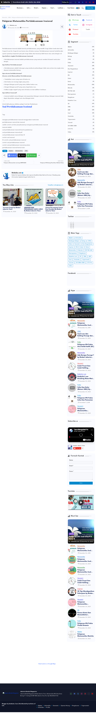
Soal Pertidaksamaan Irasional (17, 106)
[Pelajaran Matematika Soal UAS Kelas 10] (72, 559)
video (81, 132)
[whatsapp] (75, 2)
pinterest (75, 29)
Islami (81, 78)
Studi (36, 8)
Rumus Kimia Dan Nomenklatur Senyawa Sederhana (85, 614)
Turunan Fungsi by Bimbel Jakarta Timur (11, 208)
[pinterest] (89, 2)
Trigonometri (81, 119)
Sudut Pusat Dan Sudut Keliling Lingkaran (83, 367)
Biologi (81, 56)
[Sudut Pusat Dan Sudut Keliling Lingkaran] (72, 366)
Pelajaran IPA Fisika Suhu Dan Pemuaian (85, 205)
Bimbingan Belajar (81, 53)
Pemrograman (81, 94)
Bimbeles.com (17, 173)
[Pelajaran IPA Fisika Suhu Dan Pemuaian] (72, 204)
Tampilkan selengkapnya (55, 185)
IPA (81, 75)
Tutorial (81, 122)
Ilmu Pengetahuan (81, 69)
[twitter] (82, 2)
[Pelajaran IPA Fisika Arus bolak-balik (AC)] (72, 345)
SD (81, 103)
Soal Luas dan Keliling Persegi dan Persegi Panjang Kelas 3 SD (85, 173)
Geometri (81, 65)
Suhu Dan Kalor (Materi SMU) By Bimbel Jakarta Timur (85, 194)
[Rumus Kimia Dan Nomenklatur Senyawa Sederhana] (72, 613)
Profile (48, 707)
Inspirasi (81, 72)
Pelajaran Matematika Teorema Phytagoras (85, 410)
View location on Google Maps (47, 663)
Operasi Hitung (65, 705)
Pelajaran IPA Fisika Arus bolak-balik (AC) (85, 345)
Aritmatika (81, 50)
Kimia (81, 81)
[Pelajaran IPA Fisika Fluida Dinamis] (72, 624)
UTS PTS (81, 128)
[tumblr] (88, 693)
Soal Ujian (71, 8)
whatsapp (75, 20)
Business (20, 8)
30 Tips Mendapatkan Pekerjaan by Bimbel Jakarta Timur (85, 592)
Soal (52, 8)
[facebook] (79, 2)
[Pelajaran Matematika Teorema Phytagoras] (72, 409)
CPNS (81, 59)
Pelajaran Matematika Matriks (85, 635)
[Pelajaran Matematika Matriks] (72, 634)
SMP (81, 110)
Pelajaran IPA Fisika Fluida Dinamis (85, 624)
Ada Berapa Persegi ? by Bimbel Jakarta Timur (85, 184)
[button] (78, 8)
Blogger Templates (14, 707)
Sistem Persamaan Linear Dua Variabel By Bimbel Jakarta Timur (54, 209)
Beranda (4, 17)
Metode (81, 88)
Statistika (81, 116)
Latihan (60, 8)
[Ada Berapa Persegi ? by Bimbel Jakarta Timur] (72, 183)
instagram (89, 25)
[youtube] (93, 2)
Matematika (19, 150)
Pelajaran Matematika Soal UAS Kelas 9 (84, 571)
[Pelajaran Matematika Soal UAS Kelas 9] (72, 570)
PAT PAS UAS (81, 91)
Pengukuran (81, 97)
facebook (89, 20)
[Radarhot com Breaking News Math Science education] (72, 377)
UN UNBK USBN (81, 125)
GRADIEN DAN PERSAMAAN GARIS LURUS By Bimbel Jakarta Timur (33, 209)
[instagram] (86, 2)
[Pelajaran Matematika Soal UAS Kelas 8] (72, 323)
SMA (9, 17)
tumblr (88, 29)
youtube (75, 34)
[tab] (20, 8)
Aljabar (11, 150)
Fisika (81, 62)
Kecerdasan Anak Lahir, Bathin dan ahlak (26, 2)
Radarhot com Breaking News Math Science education (85, 378)
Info (28, 8)
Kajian (44, 8)
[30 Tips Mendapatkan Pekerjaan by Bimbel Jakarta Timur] (72, 591)
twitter (75, 25)
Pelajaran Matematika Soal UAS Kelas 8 (84, 324)
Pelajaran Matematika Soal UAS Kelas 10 (84, 560)
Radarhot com (81, 100)
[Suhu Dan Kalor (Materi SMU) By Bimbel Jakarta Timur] (72, 193)
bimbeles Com (13, 703)
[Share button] (39, 155)
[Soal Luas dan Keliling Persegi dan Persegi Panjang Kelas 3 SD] (72, 172)
